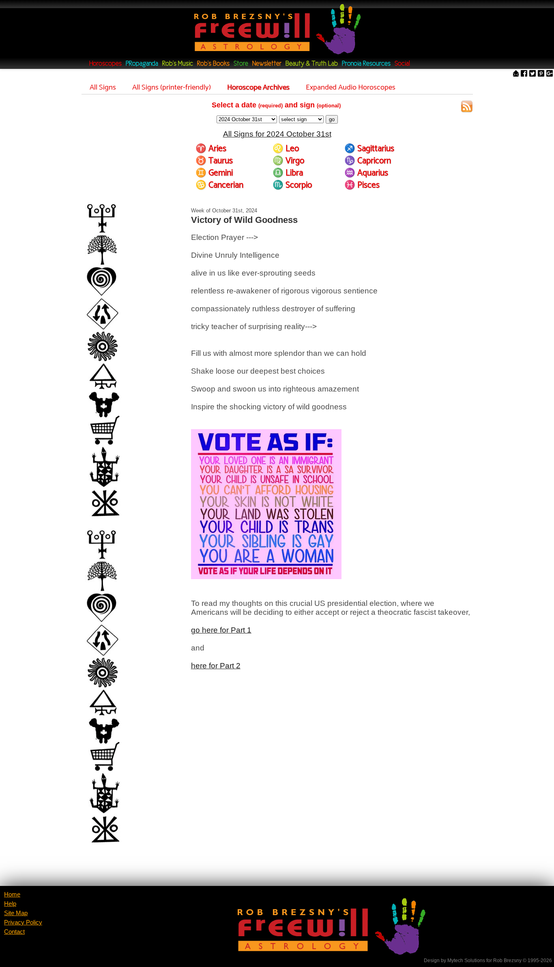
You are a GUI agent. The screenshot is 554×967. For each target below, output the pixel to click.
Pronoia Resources (366, 64)
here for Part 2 (215, 665)
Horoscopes (105, 64)
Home (12, 894)
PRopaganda (142, 64)
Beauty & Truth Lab (312, 64)
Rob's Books (213, 64)
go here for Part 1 (221, 630)
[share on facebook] (524, 74)
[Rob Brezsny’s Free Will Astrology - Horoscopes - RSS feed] (467, 108)
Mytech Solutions (466, 960)
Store (241, 64)
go (332, 119)
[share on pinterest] (541, 74)
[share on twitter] (532, 74)
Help (10, 904)
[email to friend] (516, 74)
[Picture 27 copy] (129, 359)
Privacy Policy (23, 922)
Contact (14, 931)
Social (402, 64)
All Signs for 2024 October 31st (277, 134)
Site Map (16, 913)
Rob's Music (177, 64)
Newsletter (266, 64)
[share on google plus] (549, 74)
